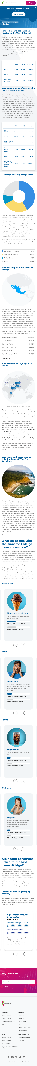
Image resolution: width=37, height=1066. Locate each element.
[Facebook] (8, 1058)
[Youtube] (12, 1058)
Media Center (22, 1021)
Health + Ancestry (6, 1015)
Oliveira (25, 438)
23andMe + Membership (8, 1021)
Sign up (7, 986)
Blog (19, 1024)
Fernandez (8, 440)
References (5, 535)
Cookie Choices (6, 1043)
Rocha (14, 440)
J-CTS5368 (31, 430)
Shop (30, 3)
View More (5, 358)
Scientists (21, 1040)
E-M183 (6, 432)
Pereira (19, 440)
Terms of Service (6, 1037)
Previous (15, 645)
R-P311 (16, 423)
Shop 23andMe (18, 14)
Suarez (11, 438)
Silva (3, 440)
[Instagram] (16, 1058)
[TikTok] (27, 1058)
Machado (30, 438)
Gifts (3, 1024)
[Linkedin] (23, 1058)
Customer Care (22, 1030)
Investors (21, 1015)
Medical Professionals (24, 1037)
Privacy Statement (6, 1040)
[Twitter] (20, 1058)
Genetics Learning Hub (24, 1027)
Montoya (16, 438)
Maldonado (5, 438)
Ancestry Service (6, 1018)
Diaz (21, 438)
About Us (21, 1018)
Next (23, 645)
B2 (22, 445)
